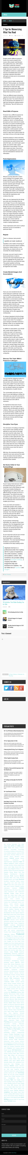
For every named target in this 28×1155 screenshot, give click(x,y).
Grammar (15, 948)
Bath (20, 867)
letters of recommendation (10, 987)
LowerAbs (10, 990)
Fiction (8, 936)
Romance (10, 1044)
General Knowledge (12, 944)
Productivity (7, 1032)
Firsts (5, 939)
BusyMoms (6, 881)
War (23, 1088)
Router (14, 1044)
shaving (5, 1053)
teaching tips (11, 1072)
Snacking (6, 1058)
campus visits (10, 883)
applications (16, 861)
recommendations (19, 1037)
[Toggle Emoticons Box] (2, 639)
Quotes (5, 1037)
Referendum (21, 1039)
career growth (18, 884)
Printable (22, 1030)
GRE (23, 948)
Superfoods (6, 1071)
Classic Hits (12, 890)
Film (12, 936)
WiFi (14, 1094)
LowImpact (16, 990)
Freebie (9, 941)
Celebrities (17, 886)
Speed (18, 1060)
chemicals (14, 888)
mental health (20, 995)
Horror (12, 962)
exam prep (7, 930)
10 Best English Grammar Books (11, 758)
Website (16, 1090)
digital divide (10, 914)
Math (23, 992)
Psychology (17, 1034)
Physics (22, 1025)
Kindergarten (16, 978)
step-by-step (6, 1064)
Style (8, 1069)
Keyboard (22, 976)
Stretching (6, 1065)
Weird (12, 1092)
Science (9, 1048)
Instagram (22, 969)
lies (4, 988)
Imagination (21, 966)
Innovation (21, 967)
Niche (10, 1013)
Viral (23, 1087)
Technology (21, 1072)
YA (17, 1099)
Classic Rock (18, 890)
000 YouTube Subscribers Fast (12, 844)
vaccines (6, 1087)
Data (20, 907)
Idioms (15, 966)
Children (21, 888)
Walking (19, 1088)
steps (12, 1064)
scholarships (17, 1046)
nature (5, 1011)
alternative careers (19, 856)
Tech (16, 1072)
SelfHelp (9, 1051)
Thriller (13, 1076)
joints (17, 976)
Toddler (19, 1080)
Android (11, 858)
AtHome (16, 865)
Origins (17, 1020)
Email (12, 923)
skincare (6, 1057)
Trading (13, 1081)
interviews (22, 972)
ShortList (22, 1053)
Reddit (15, 1039)
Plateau (10, 1027)
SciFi (14, 1048)
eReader (15, 926)
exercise (13, 930)
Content (22, 900)
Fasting (22, 932)
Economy (14, 918)
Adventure (13, 854)
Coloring (22, 897)
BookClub (16, 876)
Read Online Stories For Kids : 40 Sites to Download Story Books (13, 802)
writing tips (11, 1099)
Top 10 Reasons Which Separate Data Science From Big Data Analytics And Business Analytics (12, 822)
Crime (11, 905)
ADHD (22, 853)
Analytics (6, 858)
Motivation (17, 1006)
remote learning (15, 1041)
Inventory (13, 974)
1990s (22, 846)
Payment (20, 1022)
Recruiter (11, 1039)
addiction (19, 853)
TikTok (22, 1076)
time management (9, 1078)
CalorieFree (12, 881)
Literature (13, 988)
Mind (16, 999)
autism (9, 867)
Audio (19, 865)
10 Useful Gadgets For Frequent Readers (15, 619)
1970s (12, 846)
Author (22, 865)
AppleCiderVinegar (8, 861)
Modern (14, 1002)
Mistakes (6, 1002)
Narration (6, 1009)
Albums (11, 856)
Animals (22, 858)
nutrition (6, 1016)
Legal (23, 985)
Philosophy (21, 1023)
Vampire (10, 1087)
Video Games (18, 1087)
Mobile (10, 1002)
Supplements (12, 1071)
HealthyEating (7, 953)
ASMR (16, 863)
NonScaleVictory (20, 1015)
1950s (5, 846)
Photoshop (13, 1025)
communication (7, 900)
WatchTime (6, 1090)
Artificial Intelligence (9, 863)
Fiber (5, 936)
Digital (5, 914)
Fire (5, 938)
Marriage (19, 992)
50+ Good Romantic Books (10, 791)
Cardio (22, 883)
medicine (22, 994)
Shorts (5, 1055)
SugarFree (16, 1069)
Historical (14, 955)
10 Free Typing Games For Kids (10, 741)
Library (22, 987)
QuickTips (11, 1036)
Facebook (18, 567)
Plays (23, 1027)
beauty (9, 868)
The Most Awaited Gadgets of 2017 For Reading (16, 626)
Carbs (19, 883)
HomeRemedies (7, 958)
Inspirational (14, 969)
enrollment (12, 925)
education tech (13, 921)
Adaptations (13, 853)
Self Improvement (17, 1050)
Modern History (20, 1002)
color (19, 897)
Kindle (22, 978)
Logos (22, 988)
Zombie (14, 1101)
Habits (20, 950)
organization (11, 1020)
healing (11, 952)
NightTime (15, 1013)
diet (12, 912)
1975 (16, 846)
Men (15, 995)
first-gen (14, 938)
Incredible (6, 967)
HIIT (11, 955)
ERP (20, 926)
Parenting (6, 1022)
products (13, 1032)
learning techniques (8, 985)
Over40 (22, 1020)
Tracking (9, 1081)
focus (20, 939)
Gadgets (6, 943)
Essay (5, 928)
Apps (20, 861)
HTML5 (22, 962)
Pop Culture (17, 1029)
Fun (13, 941)
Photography (7, 1025)
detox (19, 911)
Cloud (22, 890)
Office (15, 1016)
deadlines (11, 909)
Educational (7, 923)
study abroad (12, 1067)
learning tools (17, 985)
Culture (22, 905)
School (22, 1046)
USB (23, 1085)
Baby (13, 867)
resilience (22, 1041)
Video (13, 1087)
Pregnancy (6, 1030)
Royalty (22, 1044)
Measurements (12, 994)
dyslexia (6, 916)
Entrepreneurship (8, 926)
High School (7, 955)
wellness (10, 1094)
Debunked (17, 909)
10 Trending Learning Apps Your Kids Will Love (13, 780)
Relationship (6, 1041)
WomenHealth (11, 1095)
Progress (6, 1034)
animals (17, 858)
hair (23, 950)
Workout (9, 1097)
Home (4, 21)
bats (23, 867)
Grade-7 (6, 948)
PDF (23, 1022)
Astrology (6, 865)
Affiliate (18, 854)
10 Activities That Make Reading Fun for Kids (13, 603)
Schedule (12, 1046)
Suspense (21, 1071)
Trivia (20, 1081)
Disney (15, 914)
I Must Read (13, 1152)
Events (15, 928)
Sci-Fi (5, 1048)
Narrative (11, 1009)
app (23, 860)
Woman (22, 1094)
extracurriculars (20, 930)
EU (12, 928)
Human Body (7, 964)
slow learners (20, 1057)
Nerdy (12, 1011)
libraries (18, 987)
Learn (12, 981)
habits (17, 950)
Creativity (6, 905)
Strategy (17, 1064)
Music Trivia (11, 1008)
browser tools (12, 879)
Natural (14, 1009)
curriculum (6, 907)
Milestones (6, 999)
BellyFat (10, 870)
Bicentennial (15, 870)
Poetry (5, 1029)
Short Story (16, 1053)
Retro (23, 1043)
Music (5, 1008)
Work (5, 1097)
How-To (17, 962)
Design (10, 911)
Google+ (7, 569)
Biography (6, 872)
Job (8, 976)
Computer (17, 900)
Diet (14, 912)
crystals (16, 905)
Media (17, 994)
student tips (6, 1067)
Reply (12, 35)
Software (6, 1060)
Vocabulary (6, 1088)
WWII (15, 1099)
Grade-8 (10, 948)
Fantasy (14, 932)
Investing (18, 974)
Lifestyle (8, 988)
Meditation (6, 995)
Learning (17, 981)
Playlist (19, 1027)
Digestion (22, 912)
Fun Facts (17, 941)
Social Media (12, 1058)
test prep (12, 1074)
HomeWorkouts (15, 960)
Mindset (12, 1001)
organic (5, 1020)
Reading (9, 574)
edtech (22, 918)
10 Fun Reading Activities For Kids (15, 612)
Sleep (14, 1057)
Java (5, 976)
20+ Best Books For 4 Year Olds (11, 812)
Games (16, 943)
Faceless (6, 932)
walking (15, 1088)
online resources (20, 1018)
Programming (20, 1032)
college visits (14, 897)
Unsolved (16, 1085)
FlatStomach (16, 939)
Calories (18, 881)
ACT (23, 851)
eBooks (9, 918)
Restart (16, 1043)
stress (22, 1064)
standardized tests (20, 1062)
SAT (8, 1046)
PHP (18, 1025)
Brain (10, 21)
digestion (17, 912)
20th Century (15, 847)
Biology (11, 872)
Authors (5, 867)
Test (8, 1074)
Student (12, 1065)
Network (16, 1011)
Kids (11, 978)
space (10, 1060)
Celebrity (22, 886)
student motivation (19, 1065)
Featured (20, 934)
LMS (17, 988)
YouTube (9, 1101)
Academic (22, 847)
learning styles (20, 983)
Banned (17, 867)
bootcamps (6, 877)
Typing (22, 1083)
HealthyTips (14, 953)
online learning (12, 1018)
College (12, 893)
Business (21, 879)
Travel (16, 1081)
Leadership (6, 981)
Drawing (22, 914)
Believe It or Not (20, 868)
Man (9, 992)
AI (20, 854)
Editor (18, 918)
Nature (9, 1011)
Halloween (6, 952)
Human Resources (15, 964)
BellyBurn (6, 870)
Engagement (21, 923)
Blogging (6, 874)
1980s (19, 846)
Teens (5, 1074)
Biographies (21, 870)
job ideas (12, 976)
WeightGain (21, 1090)
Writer (22, 1097)
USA (20, 1085)
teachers (6, 1072)
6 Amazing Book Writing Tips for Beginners (13, 749)
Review (5, 1044)
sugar (11, 1069)
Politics (9, 1029)
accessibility (13, 849)
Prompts (11, 1034)
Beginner (13, 868)
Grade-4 (17, 946)
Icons (5, 966)
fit (7, 939)
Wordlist (16, 1095)
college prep (21, 895)
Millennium (11, 999)
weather (11, 1090)
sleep (10, 1057)
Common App (20, 898)
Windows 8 (17, 1094)
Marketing (13, 992)
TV (16, 1083)
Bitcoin (15, 872)
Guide (9, 950)
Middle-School (20, 997)
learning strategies (12, 983)
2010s (9, 847)
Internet (11, 972)
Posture (22, 1029)
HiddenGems (21, 953)
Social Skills (21, 1058)
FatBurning (6, 934)
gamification (21, 943)
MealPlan (6, 994)
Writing (6, 1099)
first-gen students (20, 938)
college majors (14, 895)
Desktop (14, 911)
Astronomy (11, 865)
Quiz (23, 1036)
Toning (22, 1080)
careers (8, 886)
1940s (22, 844)
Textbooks (21, 1074)
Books (22, 876)
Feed (16, 688)
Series (16, 1051)
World (12, 1097)
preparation (14, 1030)
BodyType (22, 874)
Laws (23, 980)
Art (23, 861)
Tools (5, 1081)
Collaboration (21, 891)
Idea (8, 966)
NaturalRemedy (20, 1009)
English (6, 925)
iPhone (22, 974)
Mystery (18, 1008)
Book (11, 876)
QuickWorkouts (17, 1036)
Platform (15, 1027)
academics (6, 849)
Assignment (21, 863)
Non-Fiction (13, 1015)
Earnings (18, 916)
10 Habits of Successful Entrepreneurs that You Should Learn (14, 769)
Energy (16, 923)
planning (6, 1027)
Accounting (6, 851)
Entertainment (20, 925)
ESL (23, 926)
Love (5, 990)
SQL (14, 1062)
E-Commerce (12, 916)
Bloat (20, 872)
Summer (22, 1069)
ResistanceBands (8, 1043)
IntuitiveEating (7, 974)
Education (6, 919)
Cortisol (19, 902)
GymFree (13, 950)
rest (13, 1043)
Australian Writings (16, 559)
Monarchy (12, 1004)
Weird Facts (17, 1092)
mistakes (22, 1001)
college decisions (19, 893)
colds (16, 891)
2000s (5, 847)
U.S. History (7, 1085)
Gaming (5, 944)
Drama (18, 914)
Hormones (6, 962)
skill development (20, 1055)
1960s (8, 846)
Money (22, 1004)
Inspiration (6, 969)
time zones (20, 1078)
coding (5, 891)
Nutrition (10, 1016)
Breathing (6, 879)
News (5, 1013)
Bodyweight (6, 876)
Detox (22, 911)
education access (14, 919)
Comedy (6, 898)
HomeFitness (21, 957)
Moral (5, 1006)
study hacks (18, 1067)
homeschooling (20, 958)
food (23, 939)
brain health (16, 877)
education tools (20, 921)
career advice (11, 884)
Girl (20, 944)
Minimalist (17, 1001)
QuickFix (6, 1036)
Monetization (17, 1004)
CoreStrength (14, 902)
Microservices (13, 997)
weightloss (7, 1092)
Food (5, 941)
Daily (10, 907)
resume (19, 1043)
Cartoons (12, 886)
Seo (13, 1051)
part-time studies (13, 1022)
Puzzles (22, 1034)
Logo (20, 988)
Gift (18, 944)
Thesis (9, 1076)
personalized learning (10, 1023)
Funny (22, 941)
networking (21, 1011)
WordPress (21, 1095)
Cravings (22, 904)
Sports (10, 1062)
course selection (14, 904)
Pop (12, 1029)
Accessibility (21, 849)
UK (12, 1085)
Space (14, 1060)
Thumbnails (18, 1076)
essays (9, 928)
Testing (16, 1074)
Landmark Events (8, 980)
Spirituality (6, 1062)
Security (9, 1050)
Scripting (18, 1048)
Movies (22, 1006)
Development (7, 912)
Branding (22, 877)
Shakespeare (21, 1051)
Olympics (19, 1016)
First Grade (9, 938)
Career (6, 884)
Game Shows (11, 943)
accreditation (12, 851)
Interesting (6, 971)
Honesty (22, 960)
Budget (17, 879)
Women (5, 1095)
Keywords (6, 978)
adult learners (7, 854)
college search (7, 897)
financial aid (21, 936)
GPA (13, 946)
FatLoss (13, 934)
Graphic (19, 948)
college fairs (7, 895)
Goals (9, 946)
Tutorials (9, 1083)
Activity (9, 853)
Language (17, 980)
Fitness (10, 939)
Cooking (6, 902)
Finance (16, 936)
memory (12, 995)
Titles (15, 1080)
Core (9, 902)
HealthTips (21, 952)
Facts (10, 932)
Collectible (6, 893)
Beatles (5, 868)
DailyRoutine (15, 907)
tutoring (13, 1083)
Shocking (10, 1053)
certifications (7, 888)
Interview (16, 972)
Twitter (6, 688)
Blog (23, 872)
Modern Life (6, 1004)
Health (16, 952)
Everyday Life (21, 928)
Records (6, 1039)
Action (5, 853)
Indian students (12, 967)
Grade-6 (22, 946)
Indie (18, 967)
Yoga (19, 1099)
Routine (18, 1044)
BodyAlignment (13, 874)
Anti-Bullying (15, 860)
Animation (6, 860)
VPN (11, 1088)
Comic (11, 898)
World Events (17, 1097)
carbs (16, 883)
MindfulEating (21, 999)
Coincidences (11, 891)
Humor (22, 964)
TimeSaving (7, 1080)
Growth (5, 950)
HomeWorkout (7, 960)
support (17, 1071)
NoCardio (22, 1013)
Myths (22, 1008)
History (19, 955)
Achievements (18, 851)
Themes (6, 1076)
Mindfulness (7, 1001)
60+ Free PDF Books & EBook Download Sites (14, 731)
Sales (5, 1046)
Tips (11, 1080)
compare (13, 900)
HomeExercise (7, 957)
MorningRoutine (10, 1006)
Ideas (12, 966)
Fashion (18, 932)
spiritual (22, 1060)
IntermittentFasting (13, 971)
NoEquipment (7, 1015)
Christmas (6, 890)
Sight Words (11, 1055)
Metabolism (6, 997)
